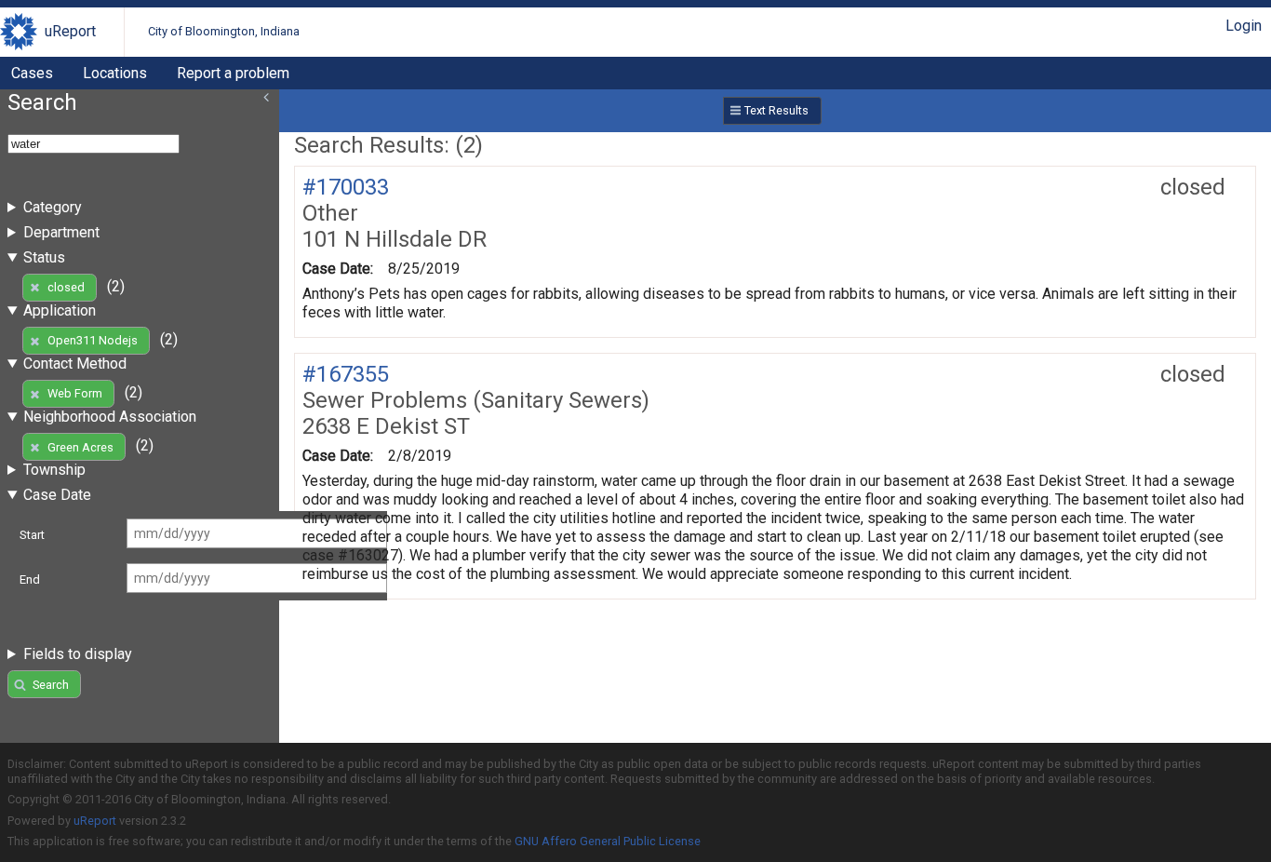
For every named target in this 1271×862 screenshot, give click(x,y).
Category (52, 207)
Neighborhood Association (109, 416)
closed (66, 287)
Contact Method (75, 363)
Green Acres (80, 447)
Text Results (776, 110)
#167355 (345, 374)
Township (54, 469)
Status (44, 257)
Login (1243, 25)
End (30, 579)
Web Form (74, 393)
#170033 (345, 187)
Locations (115, 73)
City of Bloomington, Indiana (224, 31)
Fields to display (77, 654)
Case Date (57, 495)
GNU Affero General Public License (608, 841)
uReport (70, 31)
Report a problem (233, 73)
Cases (32, 73)
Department (61, 232)
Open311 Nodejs (92, 340)
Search (51, 685)
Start (32, 535)
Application (59, 310)
